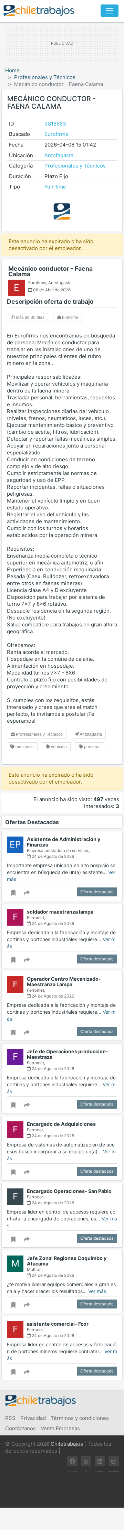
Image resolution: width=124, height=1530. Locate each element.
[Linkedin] (100, 1461)
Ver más (97, 1291)
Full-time (55, 186)
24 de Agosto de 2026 (52, 856)
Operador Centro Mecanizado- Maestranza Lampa (64, 981)
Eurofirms (56, 134)
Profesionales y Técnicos (44, 77)
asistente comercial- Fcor (58, 1324)
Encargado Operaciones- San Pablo (69, 1191)
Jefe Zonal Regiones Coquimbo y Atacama (66, 1261)
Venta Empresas (60, 1428)
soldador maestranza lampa (60, 912)
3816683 (55, 123)
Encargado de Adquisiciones (61, 1124)
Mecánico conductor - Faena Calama (50, 271)
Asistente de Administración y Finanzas (63, 842)
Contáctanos (20, 1428)
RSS (10, 1418)
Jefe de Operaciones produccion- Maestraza (67, 1054)
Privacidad (33, 1418)
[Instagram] (113, 1461)
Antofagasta (58, 155)
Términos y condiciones (80, 1418)
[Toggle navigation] (109, 10)
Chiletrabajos (67, 1444)
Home (12, 70)
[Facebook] (72, 1461)
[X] (86, 1461)
